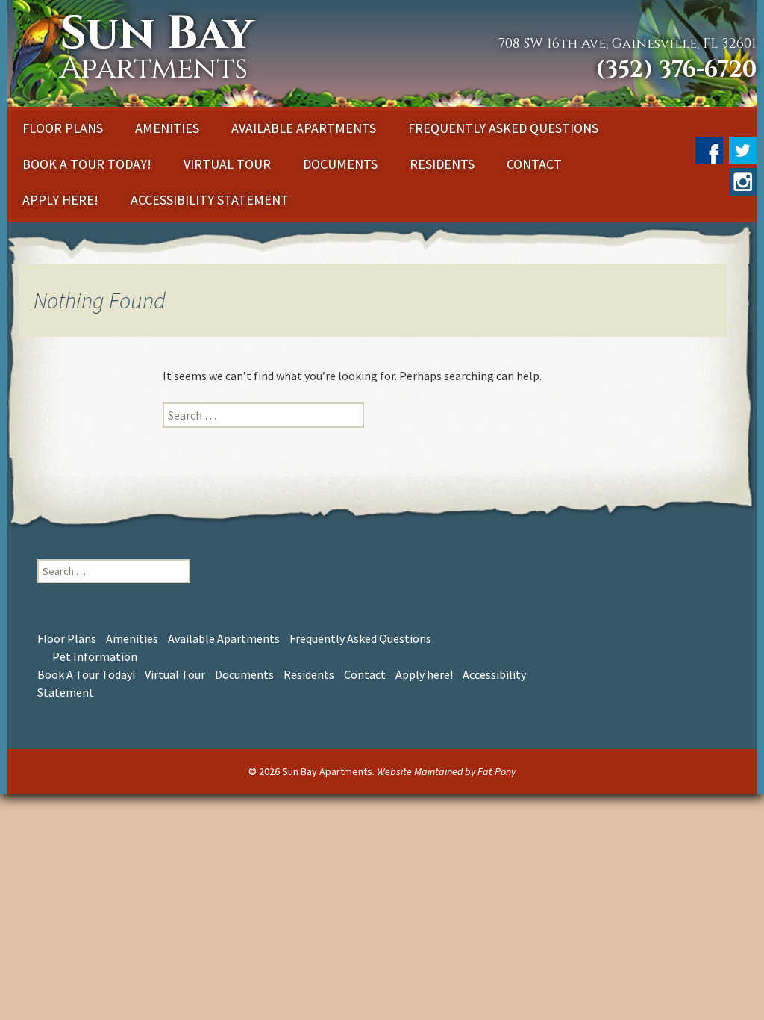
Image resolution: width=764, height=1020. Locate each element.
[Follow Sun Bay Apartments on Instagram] (741, 177)
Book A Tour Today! (86, 163)
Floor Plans (62, 128)
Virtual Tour (227, 163)
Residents (442, 163)
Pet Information (94, 656)
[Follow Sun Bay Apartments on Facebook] (708, 146)
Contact (534, 163)
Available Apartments (303, 128)
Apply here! (60, 199)
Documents (340, 163)
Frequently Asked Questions (503, 128)
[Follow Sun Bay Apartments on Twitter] (741, 146)
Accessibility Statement (210, 199)
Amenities (167, 128)
